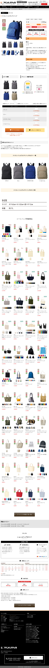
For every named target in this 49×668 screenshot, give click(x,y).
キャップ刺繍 (3, 619)
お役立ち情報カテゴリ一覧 (31, 626)
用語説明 (27, 639)
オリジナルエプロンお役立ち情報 (32, 642)
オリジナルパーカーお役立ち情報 (32, 634)
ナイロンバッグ (26, 524)
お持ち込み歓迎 (30, 617)
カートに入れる (15, 130)
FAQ (2, 629)
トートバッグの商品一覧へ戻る (24, 514)
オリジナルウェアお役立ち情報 (32, 635)
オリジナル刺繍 (4, 618)
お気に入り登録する (36, 130)
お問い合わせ (38, 4)
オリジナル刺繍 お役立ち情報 (31, 629)
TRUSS (23, 525)
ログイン (25, 4)
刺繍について (3, 615)
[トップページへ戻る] (8, 3)
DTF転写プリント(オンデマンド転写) (16, 620)
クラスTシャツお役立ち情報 (31, 636)
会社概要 (15, 626)
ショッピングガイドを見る (24, 605)
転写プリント (12, 619)
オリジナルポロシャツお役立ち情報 (32, 631)
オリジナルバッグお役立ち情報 (32, 633)
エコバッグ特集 (30, 615)
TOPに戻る (24, 533)
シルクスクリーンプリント (15, 617)
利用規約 (2, 631)
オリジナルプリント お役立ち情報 (32, 627)
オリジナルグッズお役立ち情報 (32, 640)
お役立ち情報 (29, 624)
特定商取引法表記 (17, 629)
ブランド (18, 525)
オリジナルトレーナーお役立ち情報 (32, 638)
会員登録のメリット (4, 630)
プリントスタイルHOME (5, 524)
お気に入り (20, 4)
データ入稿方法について (5, 627)
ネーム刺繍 (3, 617)
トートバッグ (19, 524)
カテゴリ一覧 (13, 524)
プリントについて (13, 615)
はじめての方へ (4, 626)
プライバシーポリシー (18, 627)
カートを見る (32, 4)
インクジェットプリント (14, 618)
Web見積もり (44, 4)
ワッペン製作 (3, 620)
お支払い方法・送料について (39, 103)
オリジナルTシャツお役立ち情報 (32, 630)
